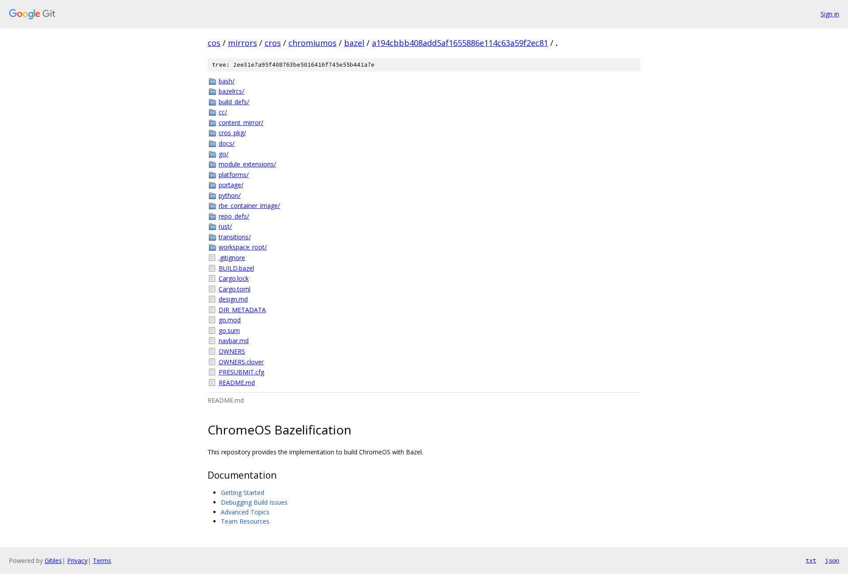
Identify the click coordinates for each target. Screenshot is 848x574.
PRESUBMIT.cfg (241, 372)
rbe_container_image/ (249, 205)
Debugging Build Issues (254, 502)
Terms (102, 560)
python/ (230, 195)
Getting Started (242, 492)
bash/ (227, 81)
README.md (237, 382)
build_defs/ (234, 102)
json (832, 560)
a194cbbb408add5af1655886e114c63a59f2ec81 (460, 43)
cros (273, 43)
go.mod (230, 320)
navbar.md (234, 340)
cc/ (223, 112)
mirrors (242, 43)
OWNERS (232, 351)
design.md (233, 299)
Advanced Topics (245, 512)
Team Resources (245, 521)
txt (811, 560)
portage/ (231, 185)
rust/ (225, 226)
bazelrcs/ (231, 91)
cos (214, 43)
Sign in (830, 14)
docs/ (227, 143)
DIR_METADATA (242, 310)
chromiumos (312, 43)
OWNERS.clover (241, 362)
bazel (354, 43)
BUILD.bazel (236, 268)
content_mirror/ (241, 122)
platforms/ (234, 174)
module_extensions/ (247, 164)
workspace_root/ (243, 247)
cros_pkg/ (232, 132)
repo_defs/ (234, 216)
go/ (223, 154)
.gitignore (232, 257)
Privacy (77, 560)
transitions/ (235, 237)
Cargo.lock (234, 278)
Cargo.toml (234, 289)
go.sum (229, 330)
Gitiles (53, 560)
